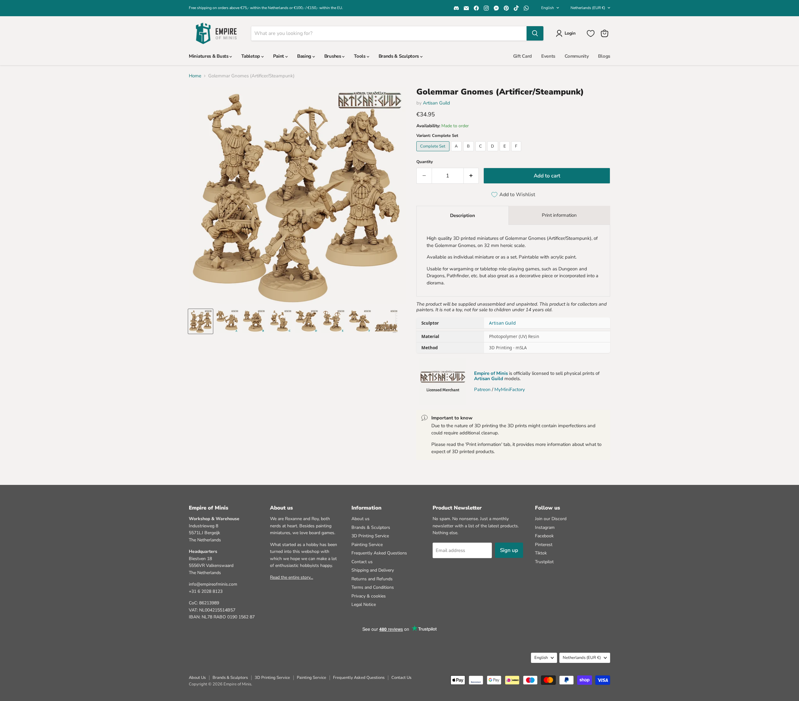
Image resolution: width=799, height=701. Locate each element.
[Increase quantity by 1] (471, 176)
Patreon (482, 389)
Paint (279, 56)
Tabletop (251, 56)
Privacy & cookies (368, 596)
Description (462, 215)
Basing (304, 56)
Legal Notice (363, 604)
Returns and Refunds (372, 579)
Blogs (604, 56)
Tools (360, 56)
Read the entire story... (291, 577)
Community (577, 56)
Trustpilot (544, 562)
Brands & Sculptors (399, 56)
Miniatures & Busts (209, 56)
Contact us (362, 562)
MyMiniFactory (509, 389)
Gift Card (522, 56)
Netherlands (588, 7)
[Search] (535, 33)
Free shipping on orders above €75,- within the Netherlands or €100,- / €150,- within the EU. (266, 8)
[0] (590, 33)
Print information (559, 215)
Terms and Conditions (372, 587)
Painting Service (367, 545)
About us (360, 519)
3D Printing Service (370, 536)
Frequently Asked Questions (379, 553)
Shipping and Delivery (372, 570)
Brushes (333, 56)
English (547, 7)
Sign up (509, 550)
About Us (197, 677)
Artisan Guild (436, 103)
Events (548, 56)
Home (195, 76)
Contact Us (401, 677)
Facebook (544, 536)
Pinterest (543, 545)
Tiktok (541, 553)
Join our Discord (550, 519)
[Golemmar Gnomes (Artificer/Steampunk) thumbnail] (200, 321)
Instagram (545, 527)
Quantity (424, 162)
